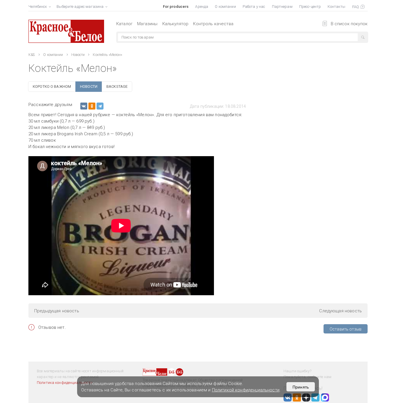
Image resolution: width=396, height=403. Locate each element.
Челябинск (37, 6)
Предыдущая (56, 310)
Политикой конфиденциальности (245, 390)
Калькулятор (175, 23)
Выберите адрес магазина (80, 6)
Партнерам (282, 6)
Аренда (201, 6)
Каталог (124, 23)
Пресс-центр (310, 6)
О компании (225, 6)
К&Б (31, 55)
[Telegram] (100, 106)
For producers (176, 6)
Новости (78, 55)
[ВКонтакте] (83, 106)
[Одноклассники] (91, 106)
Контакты (336, 6)
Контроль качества (213, 23)
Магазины (147, 23)
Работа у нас (254, 6)
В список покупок (349, 23)
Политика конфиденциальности (65, 382)
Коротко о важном (52, 86)
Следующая (340, 310)
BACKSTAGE (117, 86)
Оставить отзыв (346, 329)
